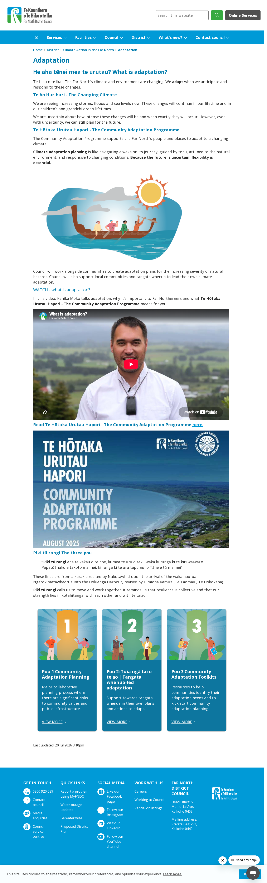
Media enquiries (40, 815)
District (138, 37)
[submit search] (217, 15)
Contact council (210, 37)
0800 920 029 (43, 791)
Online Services (243, 15)
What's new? (170, 37)
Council (111, 37)
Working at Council (149, 799)
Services (54, 37)
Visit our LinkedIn (113, 825)
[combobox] (182, 15)
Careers (141, 791)
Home (38, 50)
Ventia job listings (148, 808)
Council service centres (38, 831)
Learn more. (172, 874)
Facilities (83, 37)
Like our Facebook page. (114, 796)
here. (197, 424)
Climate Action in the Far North (88, 50)
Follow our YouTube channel (115, 841)
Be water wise (71, 818)
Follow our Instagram (115, 812)
